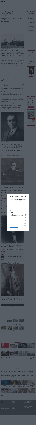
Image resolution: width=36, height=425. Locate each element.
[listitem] (18, 214)
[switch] (25, 215)
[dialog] (18, 212)
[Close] (27, 195)
